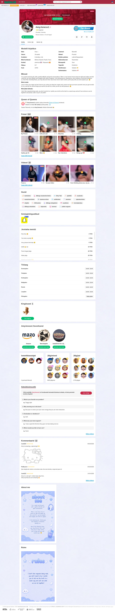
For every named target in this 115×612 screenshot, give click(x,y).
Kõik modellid (5, 5)
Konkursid (40, 5)
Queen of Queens (54, 102)
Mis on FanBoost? (89, 31)
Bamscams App (50, 5)
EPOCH (53, 606)
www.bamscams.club (23, 606)
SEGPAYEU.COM (60, 606)
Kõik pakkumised (31, 5)
